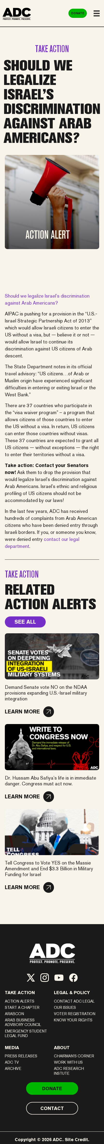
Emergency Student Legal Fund (26, 1033)
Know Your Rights (73, 1020)
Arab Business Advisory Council (23, 1022)
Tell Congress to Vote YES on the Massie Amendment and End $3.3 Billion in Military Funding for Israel (49, 868)
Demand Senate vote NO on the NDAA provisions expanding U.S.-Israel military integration (46, 693)
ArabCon (14, 1013)
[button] (29, 711)
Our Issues (65, 1007)
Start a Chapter (22, 1007)
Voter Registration (74, 1013)
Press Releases (21, 1056)
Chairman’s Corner (74, 1056)
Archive (13, 1068)
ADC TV (12, 1062)
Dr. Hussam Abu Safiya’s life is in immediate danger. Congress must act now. (50, 781)
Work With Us (68, 1062)
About (62, 1047)
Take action (20, 992)
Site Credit (76, 1139)
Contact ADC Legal (74, 1001)
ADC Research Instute (69, 1070)
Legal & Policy (72, 992)
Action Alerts (19, 1001)
